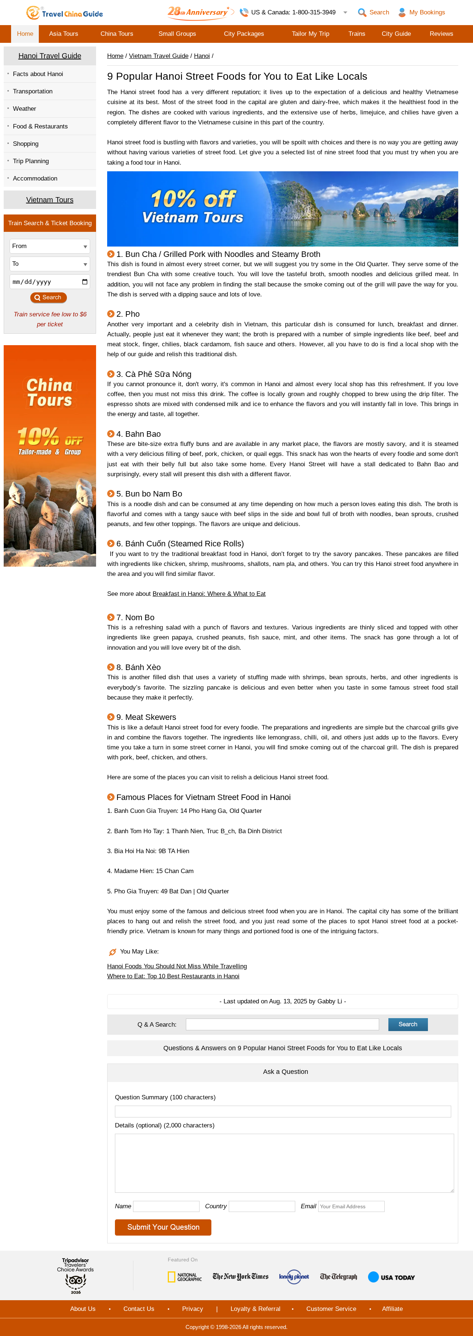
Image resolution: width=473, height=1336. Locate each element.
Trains (356, 33)
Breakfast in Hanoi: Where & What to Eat (209, 593)
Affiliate (392, 1308)
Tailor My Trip (310, 33)
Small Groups (177, 33)
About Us (83, 1308)
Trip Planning (31, 161)
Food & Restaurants (40, 126)
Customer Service (331, 1308)
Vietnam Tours (50, 200)
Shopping (25, 143)
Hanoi (202, 55)
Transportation (32, 91)
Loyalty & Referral (255, 1308)
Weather (24, 108)
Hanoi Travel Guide (49, 56)
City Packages (244, 33)
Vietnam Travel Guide (158, 55)
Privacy (192, 1308)
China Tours (117, 33)
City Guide (396, 33)
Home (25, 33)
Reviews (441, 33)
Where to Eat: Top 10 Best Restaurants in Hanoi (173, 976)
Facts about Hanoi (38, 74)
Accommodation (35, 178)
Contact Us (138, 1308)
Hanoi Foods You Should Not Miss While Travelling (177, 966)
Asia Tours (63, 33)
